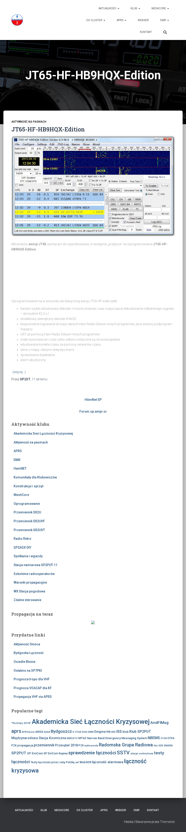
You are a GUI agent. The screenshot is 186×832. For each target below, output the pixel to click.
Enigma (100, 731)
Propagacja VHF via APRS (33, 696)
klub (125, 731)
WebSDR (143, 20)
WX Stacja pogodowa (29, 591)
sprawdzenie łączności (92, 752)
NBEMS (154, 738)
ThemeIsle (167, 822)
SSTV (123, 752)
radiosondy (91, 745)
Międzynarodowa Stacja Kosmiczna (38, 738)
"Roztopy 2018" (21, 723)
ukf (77, 762)
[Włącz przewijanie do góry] (177, 823)
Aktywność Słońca (27, 644)
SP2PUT (18, 753)
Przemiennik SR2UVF (29, 521)
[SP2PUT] (17, 20)
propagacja (25, 745)
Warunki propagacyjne (30, 582)
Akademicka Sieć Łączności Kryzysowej (43, 433)
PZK (81, 745)
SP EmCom (35, 753)
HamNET (20, 468)
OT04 (164, 738)
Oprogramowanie (27, 503)
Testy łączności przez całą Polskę (53, 762)
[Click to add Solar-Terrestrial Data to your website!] (93, 622)
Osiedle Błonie (24, 662)
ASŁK (47, 731)
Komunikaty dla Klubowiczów (35, 477)
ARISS (39, 731)
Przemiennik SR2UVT (29, 530)
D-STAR (77, 731)
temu (39, 379)
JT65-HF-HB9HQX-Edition (48, 129)
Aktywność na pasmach (28, 121)
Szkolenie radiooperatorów (34, 574)
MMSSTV (72, 738)
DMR (163, 20)
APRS (120, 20)
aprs (16, 731)
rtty (156, 745)
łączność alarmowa (107, 762)
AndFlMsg (159, 722)
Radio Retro (22, 538)
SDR (160, 745)
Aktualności (107, 8)
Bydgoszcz (61, 731)
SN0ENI (168, 745)
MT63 (82, 738)
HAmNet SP (93, 399)
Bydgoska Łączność (29, 653)
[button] (118, 8)
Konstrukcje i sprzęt (28, 486)
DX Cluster (94, 20)
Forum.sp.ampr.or (93, 411)
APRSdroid (28, 731)
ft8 (108, 731)
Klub (134, 8)
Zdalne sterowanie (27, 600)
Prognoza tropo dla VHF (32, 679)
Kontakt (146, 32)
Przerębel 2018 (66, 745)
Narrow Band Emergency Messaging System (117, 738)
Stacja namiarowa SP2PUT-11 (35, 565)
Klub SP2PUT (140, 731)
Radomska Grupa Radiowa (126, 745)
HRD (113, 731)
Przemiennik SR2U (27, 512)
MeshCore (159, 8)
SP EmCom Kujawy (56, 753)
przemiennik (44, 745)
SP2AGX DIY (22, 547)
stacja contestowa (141, 753)
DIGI (84, 731)
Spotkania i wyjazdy (28, 556)
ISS (119, 731)
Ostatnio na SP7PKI (28, 670)
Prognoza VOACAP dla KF (33, 688)
